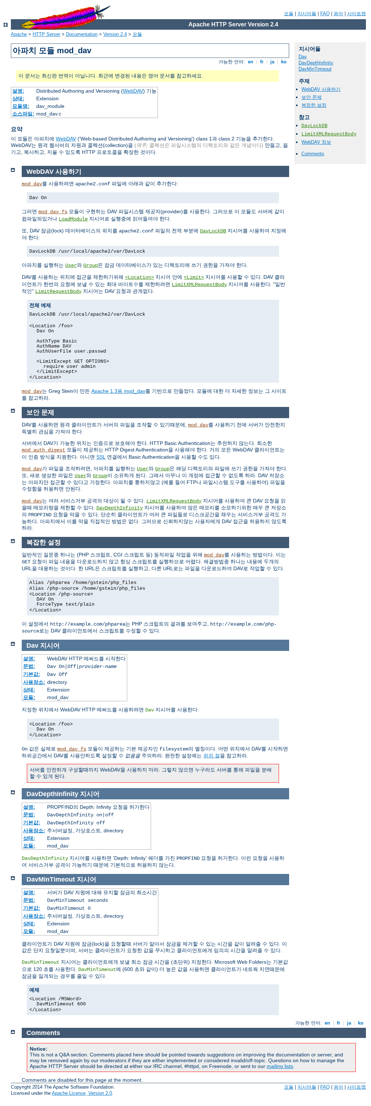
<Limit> (194, 277)
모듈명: (20, 106)
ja (272, 61)
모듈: (29, 697)
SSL (100, 457)
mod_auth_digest (43, 450)
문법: (29, 666)
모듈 (288, 13)
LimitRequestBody (58, 291)
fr (262, 61)
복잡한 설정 (313, 105)
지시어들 (306, 13)
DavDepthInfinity (316, 63)
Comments (312, 153)
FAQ (325, 13)
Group (90, 265)
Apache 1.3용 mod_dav (118, 391)
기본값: (31, 674)
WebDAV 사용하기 (321, 89)
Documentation (81, 34)
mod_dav (32, 184)
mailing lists (280, 1066)
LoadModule (73, 219)
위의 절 (211, 755)
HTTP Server (46, 34)
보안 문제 (311, 97)
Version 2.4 (115, 34)
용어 (338, 13)
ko (284, 61)
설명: (18, 91)
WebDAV (133, 91)
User (71, 265)
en (250, 61)
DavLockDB (314, 126)
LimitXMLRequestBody (329, 134)
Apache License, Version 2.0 (82, 1093)
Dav (303, 56)
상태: (18, 98)
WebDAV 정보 (316, 142)
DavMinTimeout (315, 69)
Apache (19, 34)
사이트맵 (356, 13)
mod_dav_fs (52, 212)
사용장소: (34, 682)
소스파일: (23, 114)
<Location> (139, 277)
